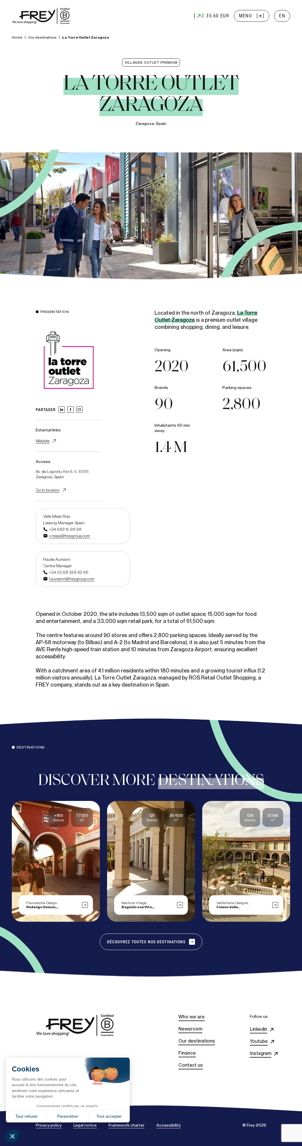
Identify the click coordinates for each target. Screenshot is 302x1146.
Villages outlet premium (151, 62)
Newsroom (190, 1029)
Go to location (48, 490)
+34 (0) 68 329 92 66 (68, 572)
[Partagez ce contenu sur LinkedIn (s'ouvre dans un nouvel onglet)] (61, 409)
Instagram (260, 1053)
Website (43, 440)
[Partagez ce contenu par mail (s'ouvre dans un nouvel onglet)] (79, 409)
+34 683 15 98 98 (65, 529)
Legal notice (85, 1125)
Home (17, 37)
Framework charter (127, 1125)
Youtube (259, 1041)
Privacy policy (49, 1125)
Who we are (191, 1017)
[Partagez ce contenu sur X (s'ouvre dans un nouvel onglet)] (70, 409)
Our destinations (42, 37)
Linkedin (258, 1029)
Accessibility (168, 1125)
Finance (187, 1053)
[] (252, 16)
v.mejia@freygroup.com (69, 535)
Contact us (190, 1065)
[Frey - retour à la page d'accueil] (41, 16)
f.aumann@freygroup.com (71, 578)
